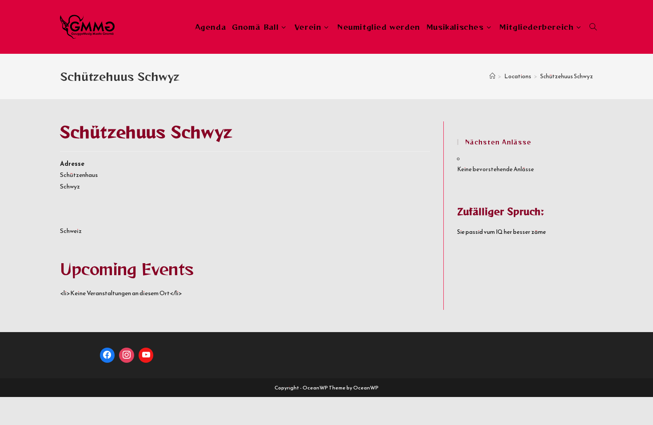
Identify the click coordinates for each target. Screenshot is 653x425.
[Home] (492, 76)
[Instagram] (126, 355)
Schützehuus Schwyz (566, 76)
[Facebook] (107, 355)
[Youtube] (146, 355)
